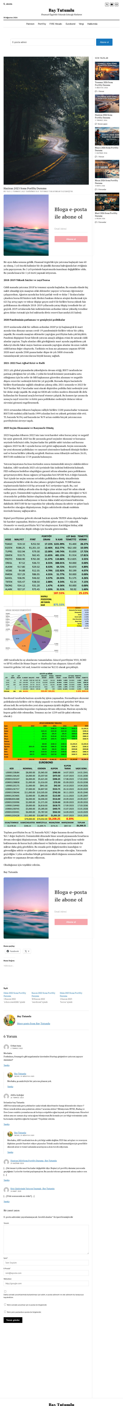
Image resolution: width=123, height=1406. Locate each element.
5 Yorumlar (101, 222)
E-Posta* (7, 1268)
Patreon (30, 23)
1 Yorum (100, 91)
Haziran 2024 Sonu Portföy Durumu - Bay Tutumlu (33, 1160)
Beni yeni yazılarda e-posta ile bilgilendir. (24, 1312)
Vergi (81, 23)
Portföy (42, 23)
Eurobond (70, 23)
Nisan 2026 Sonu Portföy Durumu (106, 182)
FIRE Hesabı (56, 23)
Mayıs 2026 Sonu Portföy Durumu (106, 149)
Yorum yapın (102, 124)
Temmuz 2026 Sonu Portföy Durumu (104, 83)
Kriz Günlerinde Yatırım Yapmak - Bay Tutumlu (32, 1188)
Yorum (6, 1223)
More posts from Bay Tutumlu (33, 1023)
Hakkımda (92, 23)
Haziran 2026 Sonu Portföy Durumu (103, 116)
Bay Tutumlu (61, 10)
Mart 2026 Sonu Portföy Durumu (106, 214)
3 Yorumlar (101, 189)
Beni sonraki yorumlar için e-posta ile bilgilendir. (27, 1305)
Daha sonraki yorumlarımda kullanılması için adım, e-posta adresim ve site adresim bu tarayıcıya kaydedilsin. (44, 1295)
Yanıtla (6, 1065)
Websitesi (7, 1279)
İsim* (6, 1258)
